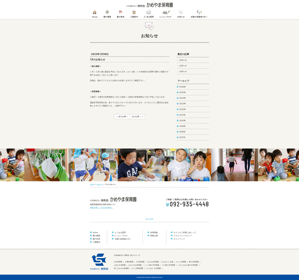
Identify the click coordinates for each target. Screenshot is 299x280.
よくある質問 (148, 14)
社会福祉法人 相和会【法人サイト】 (127, 255)
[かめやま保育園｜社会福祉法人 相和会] (149, 5)
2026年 (182, 87)
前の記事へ (123, 116)
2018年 (182, 132)
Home (95, 232)
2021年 (182, 115)
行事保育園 (129, 262)
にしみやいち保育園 (153, 268)
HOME (94, 14)
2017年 (182, 137)
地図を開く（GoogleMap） (101, 207)
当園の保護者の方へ (199, 14)
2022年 (182, 109)
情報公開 (154, 235)
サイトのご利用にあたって (185, 232)
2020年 (182, 120)
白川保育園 (118, 262)
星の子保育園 (194, 262)
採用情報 (154, 232)
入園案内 (134, 14)
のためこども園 (167, 262)
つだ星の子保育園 (168, 265)
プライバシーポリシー (183, 235)
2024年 (182, 98)
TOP (149, 219)
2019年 (182, 126)
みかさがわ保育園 (134, 265)
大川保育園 (140, 262)
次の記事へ (136, 116)
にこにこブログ (165, 14)
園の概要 (107, 14)
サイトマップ (179, 239)
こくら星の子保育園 (151, 265)
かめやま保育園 (119, 265)
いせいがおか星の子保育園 (188, 265)
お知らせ (181, 14)
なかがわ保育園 (153, 262)
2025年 (182, 92)
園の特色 (120, 14)
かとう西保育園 (137, 268)
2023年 (182, 103)
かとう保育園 (181, 262)
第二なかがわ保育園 (121, 268)
